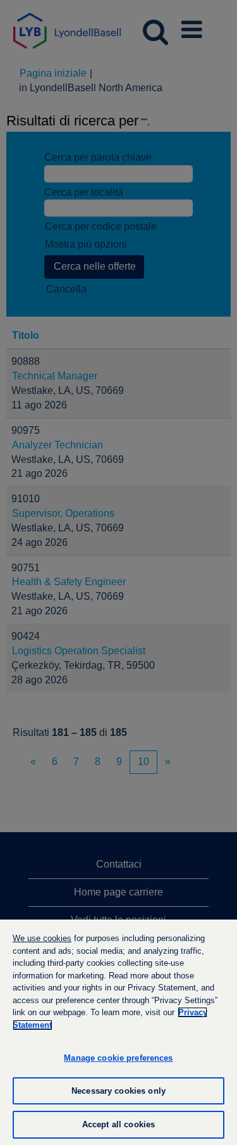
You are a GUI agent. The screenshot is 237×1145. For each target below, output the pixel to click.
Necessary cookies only (118, 1091)
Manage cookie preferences (118, 1058)
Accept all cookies (118, 1124)
